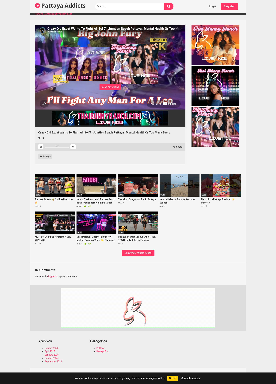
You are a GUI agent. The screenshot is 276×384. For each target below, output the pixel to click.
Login (212, 6)
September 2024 (53, 361)
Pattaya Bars (103, 351)
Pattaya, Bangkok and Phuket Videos (53, 14)
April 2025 (50, 351)
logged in (52, 276)
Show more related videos (138, 253)
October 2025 (51, 348)
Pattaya (46, 156)
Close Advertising (110, 87)
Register (229, 6)
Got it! (172, 378)
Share (179, 146)
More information (190, 378)
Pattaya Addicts (63, 5)
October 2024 (51, 358)
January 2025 (52, 354)
